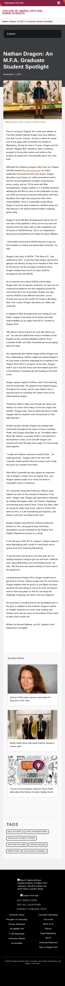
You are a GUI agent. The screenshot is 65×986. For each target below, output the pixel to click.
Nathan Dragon (38, 845)
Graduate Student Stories (21, 838)
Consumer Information (48, 915)
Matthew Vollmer (17, 845)
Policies (48, 929)
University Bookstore (48, 942)
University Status (16, 915)
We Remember (17, 934)
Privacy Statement (17, 924)
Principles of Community (17, 919)
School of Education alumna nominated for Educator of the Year (30, 699)
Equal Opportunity (48, 933)
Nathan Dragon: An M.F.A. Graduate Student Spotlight (27, 21)
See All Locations (30, 905)
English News (15, 832)
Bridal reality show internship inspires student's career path (32, 744)
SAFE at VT (48, 924)
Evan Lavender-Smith (36, 832)
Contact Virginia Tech (32, 909)
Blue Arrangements (30, 170)
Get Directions (28, 900)
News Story (14, 851)
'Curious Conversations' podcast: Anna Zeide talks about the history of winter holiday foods (31, 790)
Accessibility (16, 943)
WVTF (48, 938)
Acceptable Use (17, 929)
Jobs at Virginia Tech (48, 947)
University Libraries (16, 938)
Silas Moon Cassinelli (35, 851)
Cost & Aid (48, 919)
